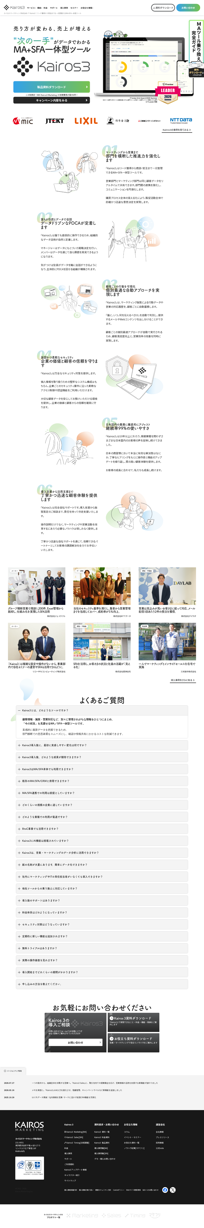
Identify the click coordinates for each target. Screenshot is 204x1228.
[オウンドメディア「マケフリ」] (154, 1217)
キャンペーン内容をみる (51, 100)
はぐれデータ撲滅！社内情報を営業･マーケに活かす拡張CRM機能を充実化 (64, 1097)
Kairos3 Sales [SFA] (74, 1137)
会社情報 (160, 1131)
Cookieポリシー (118, 1190)
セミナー (74, 7)
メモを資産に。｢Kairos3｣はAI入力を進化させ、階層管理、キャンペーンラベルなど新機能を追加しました (77, 1090)
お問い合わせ (188, 7)
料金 (45, 7)
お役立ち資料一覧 (131, 1142)
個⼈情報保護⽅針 (70, 1190)
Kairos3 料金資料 (101, 1137)
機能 (39, 7)
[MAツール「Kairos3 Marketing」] (82, 1217)
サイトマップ (70, 1180)
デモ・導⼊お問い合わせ (104, 1158)
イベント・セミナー (132, 1137)
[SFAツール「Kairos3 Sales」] (111, 1217)
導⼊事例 (68, 1153)
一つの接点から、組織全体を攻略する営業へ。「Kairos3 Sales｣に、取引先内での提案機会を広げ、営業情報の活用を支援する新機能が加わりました (95, 1082)
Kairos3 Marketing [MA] (76, 1131)
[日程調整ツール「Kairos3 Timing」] (135, 1217)
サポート (54, 7)
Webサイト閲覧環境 (133, 1190)
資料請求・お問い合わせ (106, 1124)
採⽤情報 (160, 1142)
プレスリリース (162, 1137)
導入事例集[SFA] (101, 1153)
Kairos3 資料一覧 (101, 1131)
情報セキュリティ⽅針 (103, 1190)
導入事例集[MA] (101, 1148)
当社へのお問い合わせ (150, 1190)
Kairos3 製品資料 (101, 1142)
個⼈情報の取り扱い (86, 1190)
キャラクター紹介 (72, 1175)
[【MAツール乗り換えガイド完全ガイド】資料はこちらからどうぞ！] (196, 48)
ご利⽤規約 (69, 1164)
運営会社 (160, 1124)
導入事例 (64, 7)
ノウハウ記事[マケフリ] (134, 1148)
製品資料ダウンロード (51, 87)
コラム (127, 1131)
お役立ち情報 (86, 7)
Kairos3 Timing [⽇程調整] (77, 1142)
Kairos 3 (68, 1124)
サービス (31, 7)
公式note (160, 1148)
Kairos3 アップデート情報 (75, 1169)
